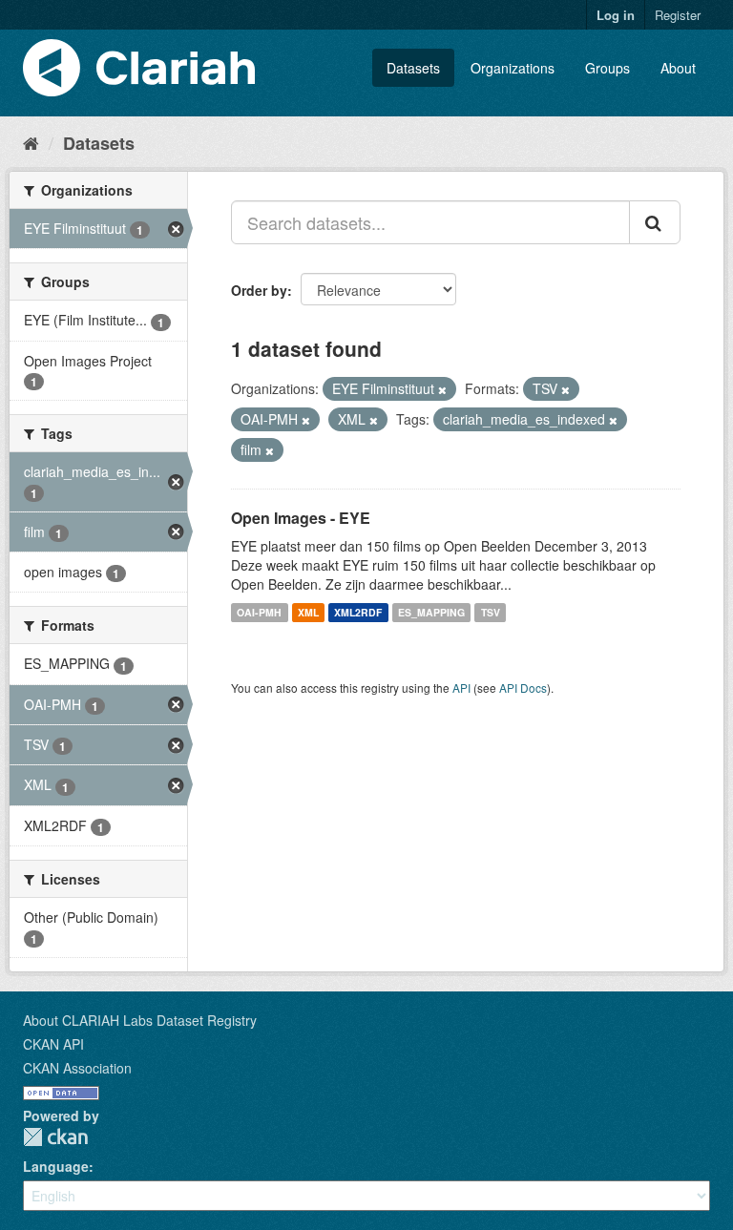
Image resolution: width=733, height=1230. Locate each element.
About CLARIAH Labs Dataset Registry (140, 1020)
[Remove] (442, 389)
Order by (259, 290)
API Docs (523, 687)
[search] (655, 222)
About (678, 67)
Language (56, 1166)
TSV (490, 612)
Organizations (513, 67)
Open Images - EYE (300, 518)
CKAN (55, 1137)
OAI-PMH (259, 612)
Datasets (413, 67)
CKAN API (53, 1043)
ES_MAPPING (431, 612)
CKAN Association (77, 1067)
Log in (616, 15)
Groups (607, 67)
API (461, 687)
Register (678, 15)
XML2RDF (358, 612)
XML (308, 612)
